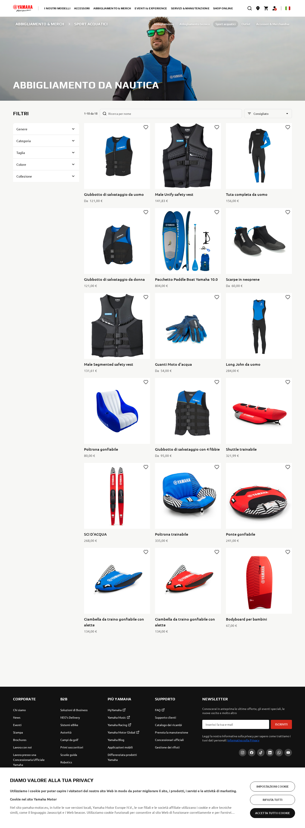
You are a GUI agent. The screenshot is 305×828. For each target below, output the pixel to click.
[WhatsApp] (279, 752)
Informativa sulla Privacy (243, 740)
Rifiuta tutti (272, 800)
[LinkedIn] (270, 752)
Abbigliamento (164, 24)
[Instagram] (242, 752)
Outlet (246, 24)
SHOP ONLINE (223, 8)
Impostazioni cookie (272, 786)
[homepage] (23, 8)
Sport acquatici (226, 24)
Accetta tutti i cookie (272, 813)
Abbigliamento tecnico (194, 24)
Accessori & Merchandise (272, 24)
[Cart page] (266, 8)
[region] (152, 797)
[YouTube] (288, 752)
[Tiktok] (261, 752)
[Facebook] (251, 752)
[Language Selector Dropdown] (288, 8)
